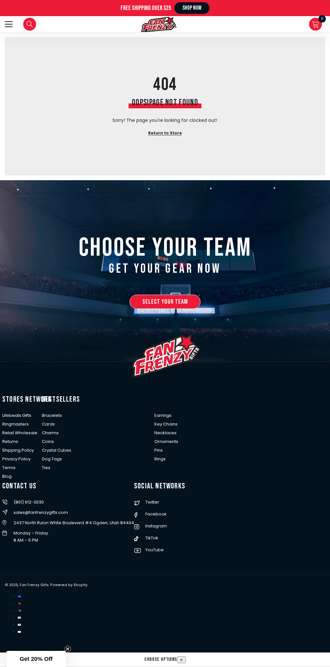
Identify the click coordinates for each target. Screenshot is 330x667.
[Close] (181, 659)
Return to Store (165, 133)
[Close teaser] (67, 649)
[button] (36, 659)
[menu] (9, 24)
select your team (165, 302)
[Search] (29, 24)
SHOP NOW (191, 8)
